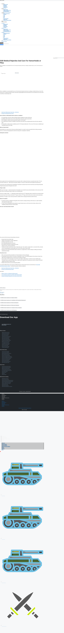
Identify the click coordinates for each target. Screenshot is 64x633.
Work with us (3, 394)
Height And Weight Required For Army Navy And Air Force (12, 276)
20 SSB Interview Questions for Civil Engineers (8, 310)
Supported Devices (4, 395)
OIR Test (4, 14)
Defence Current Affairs (7, 20)
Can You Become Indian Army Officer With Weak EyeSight (12, 274)
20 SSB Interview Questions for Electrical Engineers (9, 302)
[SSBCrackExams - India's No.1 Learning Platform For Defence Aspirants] (2, 2)
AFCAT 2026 (5, 26)
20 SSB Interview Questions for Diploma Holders (8, 297)
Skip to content (2, 0)
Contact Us (3, 399)
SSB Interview (5, 4)
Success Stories (4, 21)
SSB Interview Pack (6, 13)
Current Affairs (5, 18)
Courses (3, 3)
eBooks (3, 12)
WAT (4, 36)
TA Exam (4, 7)
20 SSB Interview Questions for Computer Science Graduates (11, 307)
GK (3, 17)
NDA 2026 (5, 5)
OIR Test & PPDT (6, 11)
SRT (4, 16)
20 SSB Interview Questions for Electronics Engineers (9, 305)
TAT (4, 15)
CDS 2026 (5, 6)
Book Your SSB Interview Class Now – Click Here (10, 112)
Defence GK (5, 19)
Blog (2, 40)
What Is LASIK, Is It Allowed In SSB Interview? (10, 273)
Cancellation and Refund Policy (5, 397)
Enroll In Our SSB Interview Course (8, 113)
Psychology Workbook (7, 31)
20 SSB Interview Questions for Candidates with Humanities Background (13, 300)
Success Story (4, 444)
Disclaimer (3, 398)
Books (3, 8)
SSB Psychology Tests (7, 10)
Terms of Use (3, 396)
